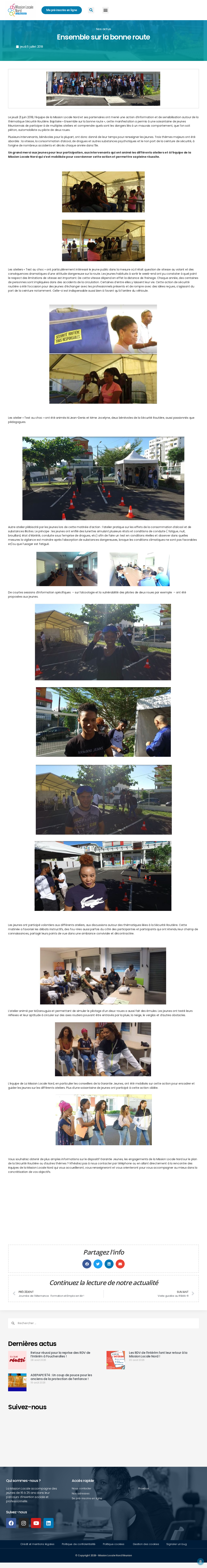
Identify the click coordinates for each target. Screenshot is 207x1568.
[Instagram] (24, 1523)
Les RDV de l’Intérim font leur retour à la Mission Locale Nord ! (158, 1355)
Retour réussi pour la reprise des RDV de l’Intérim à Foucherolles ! (60, 1355)
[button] (105, 10)
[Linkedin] (48, 1523)
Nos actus (103, 29)
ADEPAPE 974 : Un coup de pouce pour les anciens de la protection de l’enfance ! (61, 1377)
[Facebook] (11, 1523)
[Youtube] (36, 1523)
